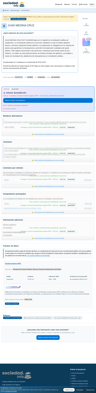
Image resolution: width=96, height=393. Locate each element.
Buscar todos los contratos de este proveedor (37, 318)
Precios (74, 4)
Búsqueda (58, 4)
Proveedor (25, 10)
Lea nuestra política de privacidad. (38, 255)
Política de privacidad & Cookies (79, 383)
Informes (67, 4)
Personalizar (79, 389)
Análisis (73, 378)
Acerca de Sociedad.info (77, 373)
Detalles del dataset (12, 303)
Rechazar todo (90, 389)
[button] (91, 4)
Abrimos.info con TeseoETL (17, 381)
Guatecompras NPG (13, 264)
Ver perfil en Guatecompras (12, 317)
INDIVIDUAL (18, 77)
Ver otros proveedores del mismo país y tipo (67, 318)
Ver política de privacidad (11, 391)
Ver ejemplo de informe (9, 108)
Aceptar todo (69, 390)
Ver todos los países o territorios (79, 381)
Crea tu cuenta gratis (18, 19)
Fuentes (73, 375)
